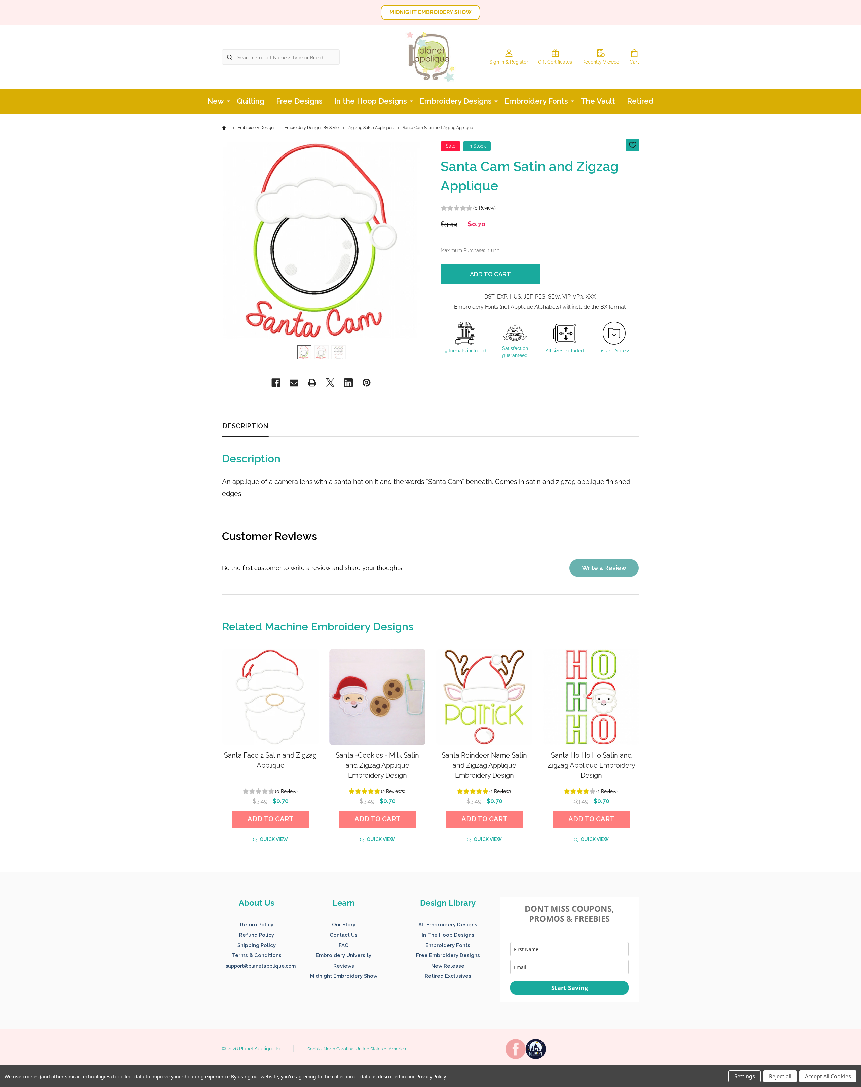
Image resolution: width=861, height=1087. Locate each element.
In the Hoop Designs (370, 101)
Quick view (274, 839)
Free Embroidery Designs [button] (448, 955)
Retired (640, 101)
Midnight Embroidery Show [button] (343, 976)
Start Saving (569, 988)
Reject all (780, 1076)
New (215, 101)
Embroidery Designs (456, 101)
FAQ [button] (344, 945)
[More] (228, 100)
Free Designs (299, 101)
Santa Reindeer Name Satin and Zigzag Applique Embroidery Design (484, 765)
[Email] (294, 382)
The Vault (598, 101)
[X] (330, 382)
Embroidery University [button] (343, 955)
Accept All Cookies (828, 1076)
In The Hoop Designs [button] (448, 935)
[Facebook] (276, 382)
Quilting (250, 101)
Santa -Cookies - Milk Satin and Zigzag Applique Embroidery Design (377, 765)
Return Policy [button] (256, 925)
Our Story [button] (343, 925)
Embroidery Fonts (536, 101)
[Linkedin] (348, 382)
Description (245, 426)
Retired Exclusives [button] (448, 976)
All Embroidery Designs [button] (447, 925)
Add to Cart (490, 274)
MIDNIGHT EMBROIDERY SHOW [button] (430, 12)
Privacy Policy (431, 1076)
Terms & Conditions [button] (257, 955)
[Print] (312, 382)
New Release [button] (447, 966)
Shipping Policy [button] (256, 945)
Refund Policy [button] (256, 935)
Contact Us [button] (344, 935)
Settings (744, 1076)
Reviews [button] (343, 966)
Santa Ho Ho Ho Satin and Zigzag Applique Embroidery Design (591, 765)
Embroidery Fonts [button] (447, 945)
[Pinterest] (366, 382)
